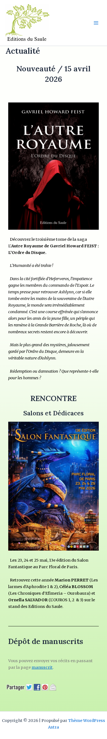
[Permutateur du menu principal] (96, 22)
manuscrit (42, 667)
